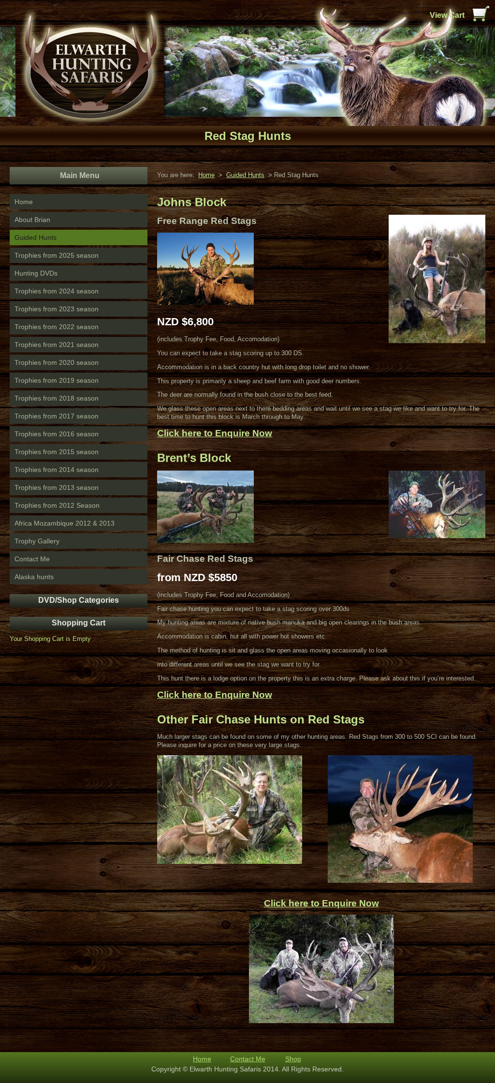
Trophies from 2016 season (57, 434)
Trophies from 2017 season (57, 416)
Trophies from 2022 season (57, 327)
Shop (293, 1059)
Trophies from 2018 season (57, 398)
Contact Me (32, 559)
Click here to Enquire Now (214, 433)
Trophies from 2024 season (57, 291)
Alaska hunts (34, 577)
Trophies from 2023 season (57, 309)
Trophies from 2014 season (57, 469)
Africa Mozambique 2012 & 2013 (65, 523)
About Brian (32, 219)
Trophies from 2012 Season (57, 505)
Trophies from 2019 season (57, 380)
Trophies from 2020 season (57, 362)
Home (24, 202)
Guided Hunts (36, 237)
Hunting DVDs (36, 273)
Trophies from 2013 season (57, 487)
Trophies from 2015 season (57, 452)
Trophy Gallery (37, 541)
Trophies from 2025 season (57, 255)
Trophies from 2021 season (57, 344)
